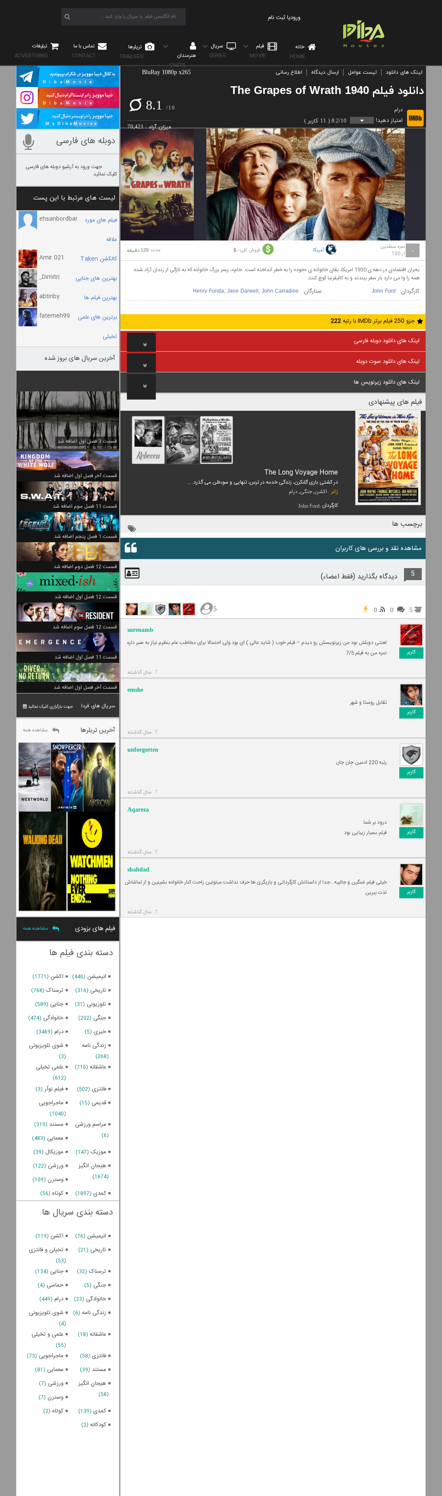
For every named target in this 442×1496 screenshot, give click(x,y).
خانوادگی (53, 1018)
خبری (100, 1032)
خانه (298, 52)
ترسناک (54, 990)
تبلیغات (31, 51)
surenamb (140, 630)
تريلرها (131, 52)
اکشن (321, 491)
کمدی (99, 1193)
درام (398, 110)
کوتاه (57, 1193)
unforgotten (142, 749)
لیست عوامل (362, 72)
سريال (217, 51)
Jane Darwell (243, 291)
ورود (295, 17)
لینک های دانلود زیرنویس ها (387, 382)
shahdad (138, 869)
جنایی (56, 1004)
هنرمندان (182, 60)
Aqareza (138, 809)
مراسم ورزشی (90, 1124)
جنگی (306, 491)
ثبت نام (276, 17)
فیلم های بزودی (95, 928)
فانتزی (99, 1089)
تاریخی (98, 990)
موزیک (98, 1152)
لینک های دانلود (404, 72)
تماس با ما (84, 51)
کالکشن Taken (98, 259)
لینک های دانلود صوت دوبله (388, 361)
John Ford (384, 291)
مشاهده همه (35, 730)
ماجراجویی (51, 1103)
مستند (56, 1124)
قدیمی (99, 1103)
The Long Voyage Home (301, 472)
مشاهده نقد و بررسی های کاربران (378, 548)
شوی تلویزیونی (46, 1045)
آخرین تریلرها (97, 730)
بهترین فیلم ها (100, 298)
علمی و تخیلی (47, 1334)
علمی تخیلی (49, 1067)
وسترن (55, 1179)
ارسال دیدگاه (325, 72)
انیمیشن (96, 976)
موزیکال (54, 1152)
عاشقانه (98, 1067)
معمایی (55, 1138)
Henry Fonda (208, 291)
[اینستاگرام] (67, 104)
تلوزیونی (96, 1004)
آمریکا (318, 250)
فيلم (257, 51)
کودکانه (98, 1425)
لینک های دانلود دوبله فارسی (387, 341)
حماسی (55, 1285)
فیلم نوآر (53, 1089)
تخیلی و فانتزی (46, 1250)
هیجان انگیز (92, 1166)
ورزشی (55, 1166)
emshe (135, 690)
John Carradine (280, 291)
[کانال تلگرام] (67, 83)
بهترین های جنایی (96, 278)
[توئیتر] (67, 125)
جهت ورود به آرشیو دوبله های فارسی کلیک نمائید (71, 170)
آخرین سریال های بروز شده (79, 358)
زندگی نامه (94, 1045)
